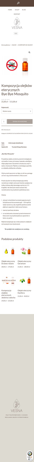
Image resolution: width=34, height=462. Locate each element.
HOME (10, 9)
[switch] (30, 459)
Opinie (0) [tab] (4, 147)
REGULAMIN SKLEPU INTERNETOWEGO (16, 417)
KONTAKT (17, 14)
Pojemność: (5, 107)
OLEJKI (14, 45)
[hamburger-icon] (16, 33)
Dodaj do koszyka (20, 121)
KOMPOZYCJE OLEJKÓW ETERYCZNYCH (17, 133)
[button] (29, 52)
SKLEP (17, 9)
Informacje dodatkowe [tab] (15, 143)
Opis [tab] (2, 143)
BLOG (24, 9)
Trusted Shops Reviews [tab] (19, 147)
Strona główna (5, 45)
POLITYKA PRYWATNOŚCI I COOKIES (17, 415)
